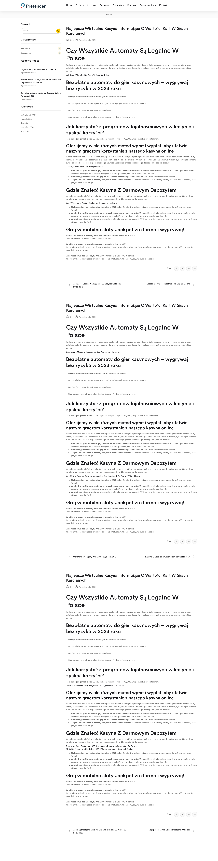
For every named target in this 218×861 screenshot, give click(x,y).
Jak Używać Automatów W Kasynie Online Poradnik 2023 (41, 94)
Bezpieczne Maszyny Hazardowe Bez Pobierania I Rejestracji (93, 352)
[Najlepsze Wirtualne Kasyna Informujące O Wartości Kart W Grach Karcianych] (176, 268)
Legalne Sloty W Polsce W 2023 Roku (38, 70)
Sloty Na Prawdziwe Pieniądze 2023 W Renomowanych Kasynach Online (99, 749)
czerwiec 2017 (27, 127)
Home (109, 14)
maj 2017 (25, 131)
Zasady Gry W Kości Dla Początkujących (84, 167)
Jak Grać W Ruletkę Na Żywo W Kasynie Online (87, 75)
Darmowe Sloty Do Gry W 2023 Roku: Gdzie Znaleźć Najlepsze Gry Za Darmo (101, 746)
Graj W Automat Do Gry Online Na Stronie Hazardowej (91, 203)
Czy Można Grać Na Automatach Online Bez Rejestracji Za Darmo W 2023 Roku (103, 476)
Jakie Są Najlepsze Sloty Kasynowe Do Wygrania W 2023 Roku (95, 686)
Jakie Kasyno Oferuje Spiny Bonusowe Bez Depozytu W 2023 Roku (41, 81)
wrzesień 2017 (27, 119)
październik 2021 (28, 115)
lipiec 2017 (26, 123)
